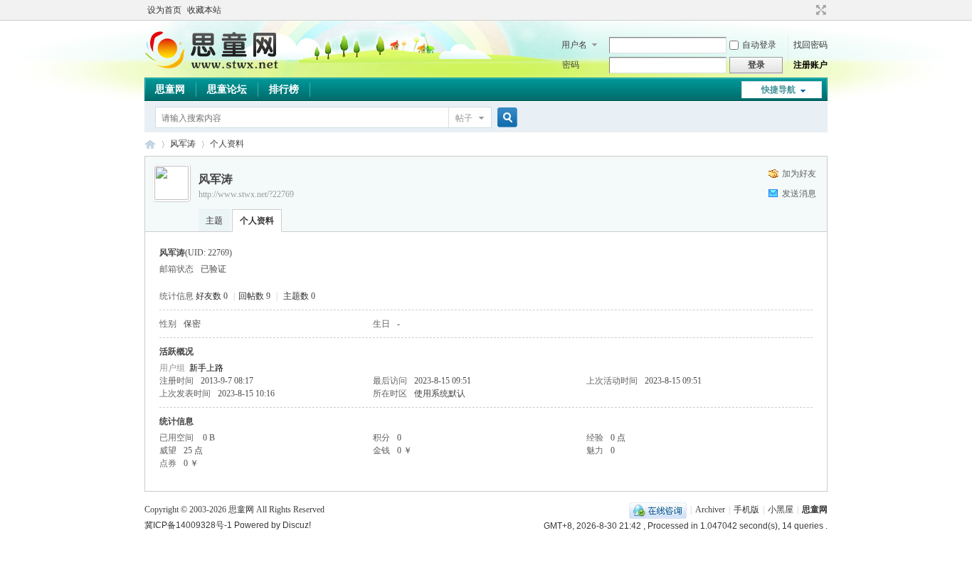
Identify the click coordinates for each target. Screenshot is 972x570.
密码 (570, 65)
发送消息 (799, 194)
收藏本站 (204, 10)
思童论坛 (227, 89)
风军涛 (183, 144)
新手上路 (206, 368)
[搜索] (505, 118)
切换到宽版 (819, 10)
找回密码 (810, 45)
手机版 (746, 509)
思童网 (170, 89)
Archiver (710, 509)
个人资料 (257, 221)
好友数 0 (212, 296)
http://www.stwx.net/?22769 (246, 194)
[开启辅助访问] (807, 10)
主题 (214, 221)
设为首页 (164, 10)
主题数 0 (299, 296)
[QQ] (658, 509)
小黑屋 (780, 509)
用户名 (574, 45)
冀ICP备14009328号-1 (188, 525)
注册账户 (810, 65)
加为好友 (799, 174)
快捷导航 (778, 90)
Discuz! (296, 525)
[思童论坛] (219, 68)
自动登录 (759, 45)
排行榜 (284, 89)
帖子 (463, 118)
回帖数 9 (254, 296)
